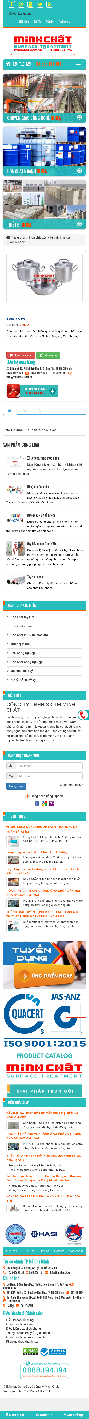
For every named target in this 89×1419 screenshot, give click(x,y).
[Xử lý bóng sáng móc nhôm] (15, 462)
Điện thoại (16, 1415)
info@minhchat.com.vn (19, 376)
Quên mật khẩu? (71, 784)
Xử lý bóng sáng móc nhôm (43, 458)
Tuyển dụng (64, 21)
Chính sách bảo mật (20, 1324)
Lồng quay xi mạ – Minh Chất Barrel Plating (37, 852)
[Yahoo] (52, 803)
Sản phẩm (76, 1251)
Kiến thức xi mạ (18, 1102)
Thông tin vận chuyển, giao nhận (28, 1333)
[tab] (10, 410)
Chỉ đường (74, 1415)
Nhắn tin (45, 1415)
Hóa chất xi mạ (21, 626)
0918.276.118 (59, 373)
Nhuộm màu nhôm (38, 486)
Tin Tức (37, 21)
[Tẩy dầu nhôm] (15, 580)
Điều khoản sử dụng (20, 1320)
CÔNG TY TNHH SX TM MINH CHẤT (40, 707)
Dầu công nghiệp (22, 653)
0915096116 (9, 1288)
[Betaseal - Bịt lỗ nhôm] (15, 519)
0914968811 (27, 1305)
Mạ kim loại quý (21, 671)
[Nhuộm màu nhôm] (15, 490)
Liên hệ (50, 21)
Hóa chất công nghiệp (26, 662)
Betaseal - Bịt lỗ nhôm (41, 515)
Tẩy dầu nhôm (35, 576)
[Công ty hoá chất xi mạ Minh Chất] (43, 43)
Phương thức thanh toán (22, 1341)
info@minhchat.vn (60, 1272)
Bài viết (59, 1251)
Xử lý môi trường (23, 680)
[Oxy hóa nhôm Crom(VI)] (15, 548)
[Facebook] (37, 803)
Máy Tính (44, 1391)
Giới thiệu (24, 21)
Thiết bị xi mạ (20, 644)
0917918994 (14, 1301)
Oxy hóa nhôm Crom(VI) (41, 543)
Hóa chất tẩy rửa (22, 617)
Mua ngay (51, 355)
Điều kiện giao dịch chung (23, 1328)
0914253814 (77, 1292)
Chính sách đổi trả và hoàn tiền (27, 1337)
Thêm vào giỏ (23, 355)
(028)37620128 (14, 373)
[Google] (45, 803)
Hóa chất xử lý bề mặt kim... (30, 635)
